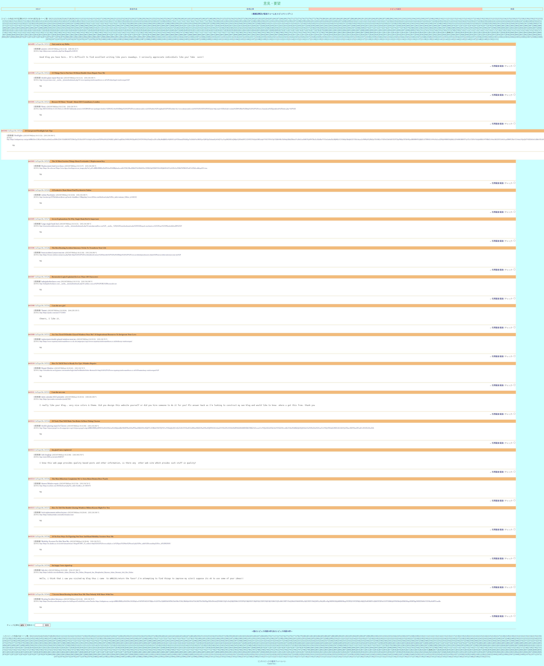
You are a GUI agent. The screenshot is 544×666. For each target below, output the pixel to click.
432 (281, 26)
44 (197, 19)
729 (9, 32)
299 (217, 23)
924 (353, 35)
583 (426, 28)
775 (217, 32)
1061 (496, 37)
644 (163, 30)
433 (285, 26)
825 (444, 32)
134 (9, 21)
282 (140, 23)
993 (126, 37)
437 (303, 26)
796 (312, 32)
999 (153, 37)
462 (417, 26)
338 (394, 23)
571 (371, 28)
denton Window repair (50, 483)
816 (403, 32)
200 (308, 21)
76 (310, 19)
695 (394, 30)
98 (388, 19)
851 (22, 35)
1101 (220, 39)
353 (462, 23)
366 (521, 23)
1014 (236, 37)
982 (76, 37)
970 (22, 37)
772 (204, 32)
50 (218, 19)
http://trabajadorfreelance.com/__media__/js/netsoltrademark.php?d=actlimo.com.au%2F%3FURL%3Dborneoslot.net (78, 284)
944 (444, 35)
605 (525, 28)
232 (453, 21)
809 (371, 32)
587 (444, 28)
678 (317, 30)
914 (308, 35)
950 (471, 35)
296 (204, 23)
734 (31, 32)
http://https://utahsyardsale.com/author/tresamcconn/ (57, 514)
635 (122, 30)
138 (27, 21)
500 (49, 28)
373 (13, 26)
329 (353, 23)
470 (453, 26)
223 (412, 21)
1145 (463, 39)
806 (358, 32)
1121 (330, 39)
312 (276, 23)
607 (535, 28)
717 (494, 30)
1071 (54, 39)
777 (226, 32)
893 (213, 35)
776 (222, 32)
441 (321, 26)
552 (285, 28)
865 (86, 35)
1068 (534, 37)
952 (480, 35)
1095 (186, 39)
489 (539, 26)
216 (380, 21)
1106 (247, 39)
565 (344, 28)
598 (494, 28)
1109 (264, 39)
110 (440, 19)
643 (158, 30)
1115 (297, 39)
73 (299, 19)
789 (281, 32)
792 (294, 32)
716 (489, 30)
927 (367, 35)
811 (380, 32)
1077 (87, 39)
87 (349, 19)
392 (99, 26)
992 (121, 37)
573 (380, 28)
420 (226, 26)
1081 (109, 39)
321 (317, 23)
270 (86, 23)
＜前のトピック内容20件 (261, 631)
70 (289, 19)
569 (362, 28)
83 (335, 19)
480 (498, 26)
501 (54, 28)
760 (149, 32)
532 (195, 28)
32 (154, 19)
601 (507, 28)
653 (204, 30)
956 (498, 35)
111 (445, 19)
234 (462, 21)
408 (172, 26)
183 (231, 21)
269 (81, 23)
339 (399, 23)
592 (467, 28)
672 (290, 30)
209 (349, 21)
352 (457, 23)
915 (312, 35)
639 (140, 30)
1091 (164, 39)
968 (12, 37)
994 (130, 37)
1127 (363, 39)
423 (240, 26)
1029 (319, 37)
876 (136, 35)
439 (312, 26)
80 (324, 19)
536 (213, 28)
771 (199, 32)
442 (326, 26)
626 (81, 30)
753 (117, 32)
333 (371, 23)
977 (53, 37)
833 (480, 32)
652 (199, 30)
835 (489, 32)
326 (340, 23)
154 (99, 21)
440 (317, 26)
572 (376, 28)
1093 (175, 39)
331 (362, 23)
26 (133, 19)
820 (421, 32)
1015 (241, 37)
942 (435, 35)
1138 (424, 39)
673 (294, 30)
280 (131, 23)
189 (258, 21)
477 (485, 26)
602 (512, 28)
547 (263, 28)
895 (222, 35)
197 (294, 21)
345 (426, 23)
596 (485, 28)
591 (462, 28)
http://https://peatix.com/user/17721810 (52, 312)
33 (158, 19)
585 (435, 28)
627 (86, 30)
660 (235, 30)
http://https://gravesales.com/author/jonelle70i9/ (55, 399)
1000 (159, 37)
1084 (126, 39)
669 (276, 30)
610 (9, 30)
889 (195, 35)
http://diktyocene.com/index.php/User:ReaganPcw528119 (58, 51)
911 (294, 35)
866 (90, 35)
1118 (313, 39)
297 (208, 23)
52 (225, 19)
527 (172, 28)
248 (525, 21)
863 (77, 35)
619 (49, 30)
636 (127, 30)
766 (176, 32)
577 (399, 28)
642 (154, 30)
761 (154, 32)
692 (380, 30)
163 (140, 21)
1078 (92, 39)
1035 (352, 37)
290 (176, 23)
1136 (413, 39)
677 (312, 30)
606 (530, 28)
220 (399, 21)
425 (249, 26)
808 (367, 32)
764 (167, 32)
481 (503, 26)
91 (363, 19)
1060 (490, 37)
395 (113, 26)
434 (290, 26)
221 (403, 21)
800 (331, 32)
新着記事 (250, 9)
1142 (446, 39)
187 (249, 21)
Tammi (44, 310)
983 (80, 37)
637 (131, 30)
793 (299, 32)
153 (95, 21)
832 (476, 32)
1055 (462, 37)
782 (249, 32)
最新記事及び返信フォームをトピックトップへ (272, 14)
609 (4, 30)
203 (321, 21)
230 (444, 21)
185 (240, 21)
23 (122, 19)
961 (521, 35)
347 (435, 23)
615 (31, 30)
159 (122, 21)
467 (439, 26)
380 (45, 26)
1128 (369, 39)
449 (358, 26)
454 (380, 26)
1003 (175, 37)
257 (27, 23)
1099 (209, 39)
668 (272, 30)
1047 (418, 37)
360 (494, 23)
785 (263, 32)
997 (144, 37)
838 (503, 32)
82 (331, 19)
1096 (192, 39)
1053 (451, 37)
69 (285, 19)
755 (127, 32)
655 (213, 30)
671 (285, 30)
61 (257, 19)
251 (539, 21)
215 (376, 21)
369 (535, 23)
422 (235, 26)
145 (59, 21)
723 (521, 30)
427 (258, 26)
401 (140, 26)
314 (285, 23)
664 (253, 30)
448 (353, 26)
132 (540, 19)
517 (127, 28)
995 (135, 37)
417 (213, 26)
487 (530, 26)
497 (36, 28)
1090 (159, 39)
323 (326, 23)
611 (13, 30)
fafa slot (45, 570)
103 (409, 19)
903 (258, 35)
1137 (418, 39)
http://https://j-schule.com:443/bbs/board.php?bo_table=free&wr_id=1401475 (65, 486)
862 (72, 35)
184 (235, 21)
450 (362, 26)
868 (99, 35)
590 (457, 28)
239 (485, 21)
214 (371, 21)
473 (467, 26)
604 (521, 28)
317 (299, 23)
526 (167, 28)
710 (462, 30)
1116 (302, 39)
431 (276, 26)
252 (4, 23)
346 (430, 23)
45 (200, 19)
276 (113, 23)
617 (40, 30)
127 (517, 19)
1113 (286, 39)
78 (317, 19)
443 (331, 26)
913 (303, 35)
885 (176, 35)
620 (54, 30)
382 (54, 26)
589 (453, 28)
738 (49, 32)
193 (276, 21)
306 (249, 23)
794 (303, 32)
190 (263, 21)
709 (457, 30)
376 (27, 26)
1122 (336, 39)
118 (477, 19)
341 (408, 23)
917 (321, 35)
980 (67, 37)
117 (472, 19)
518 (131, 28)
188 (253, 21)
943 (439, 35)
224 (417, 21)
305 (244, 23)
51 (221, 19)
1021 (275, 37)
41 (186, 19)
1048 (424, 37)
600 (503, 28)
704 (435, 30)
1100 (214, 39)
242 (498, 21)
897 (231, 35)
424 (244, 26)
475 (476, 26)
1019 (263, 37)
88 (352, 19)
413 (195, 26)
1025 (297, 37)
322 (321, 23)
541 (235, 28)
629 (95, 30)
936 (408, 35)
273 (99, 23)
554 (294, 28)
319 (308, 23)
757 (136, 32)
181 (222, 21)
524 (158, 28)
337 (389, 23)
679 (321, 30)
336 (385, 23)
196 (290, 21)
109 (436, 19)
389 (86, 26)
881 (158, 35)
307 (253, 23)
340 (403, 23)
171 (176, 21)
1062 (501, 37)
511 (99, 28)
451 (367, 26)
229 (439, 21)
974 (40, 37)
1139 (430, 39)
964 (535, 35)
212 (362, 21)
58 (246, 19)
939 (421, 35)
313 (281, 23)
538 (222, 28)
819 (417, 32)
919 (331, 35)
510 (95, 28)
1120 (325, 39)
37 (172, 19)
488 (535, 26)
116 (468, 19)
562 (331, 28)
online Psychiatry (48, 195)
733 (27, 32)
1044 (402, 37)
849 (13, 35)
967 (8, 37)
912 (299, 35)
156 (108, 21)
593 (471, 28)
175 (195, 21)
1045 (407, 37)
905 (267, 35)
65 (271, 19)
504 (68, 28)
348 (439, 23)
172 (181, 21)
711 (467, 30)
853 (31, 35)
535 (208, 28)
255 (18, 23)
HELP (38, 9)
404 (154, 26)
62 (260, 19)
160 (127, 21)
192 (272, 21)
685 (349, 30)
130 (531, 19)
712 (471, 30)
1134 (402, 39)
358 (485, 23)
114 (458, 19)
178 (208, 21)
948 (462, 35)
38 (175, 19)
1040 (380, 37)
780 (240, 32)
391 (95, 26)
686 (353, 30)
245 (512, 21)
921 (340, 35)
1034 (346, 37)
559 (317, 28)
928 (371, 35)
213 (367, 21)
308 (258, 23)
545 (253, 28)
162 (136, 21)
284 (149, 23)
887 (185, 35)
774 (213, 32)
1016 (247, 37)
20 (112, 19)
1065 (518, 37)
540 (231, 28)
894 (217, 35)
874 (127, 35)
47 (207, 19)
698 (408, 30)
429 (267, 26)
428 (263, 26)
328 (349, 23)
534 (204, 28)
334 (376, 23)
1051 (440, 37)
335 (380, 23)
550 (276, 28)
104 (413, 19)
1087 (142, 39)
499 (45, 28)
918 (326, 35)
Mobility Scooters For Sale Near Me (55, 541)
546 (258, 28)
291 (181, 23)
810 (376, 32)
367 (525, 23)
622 (63, 30)
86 (345, 19)
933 (394, 35)
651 (195, 30)
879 (149, 35)
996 (139, 37)
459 (403, 26)
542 (240, 28)
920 (335, 35)
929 (376, 35)
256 (22, 23)
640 (145, 30)
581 (417, 28)
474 (471, 26)
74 (303, 19)
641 (149, 30)
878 (145, 35)
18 (105, 19)
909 (285, 35)
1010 (214, 37)
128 (522, 19)
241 (494, 21)
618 (45, 30)
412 (190, 26)
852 (27, 35)
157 (113, 21)
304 (240, 23)
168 (163, 21)
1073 (65, 39)
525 (163, 28)
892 (208, 35)
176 (199, 21)
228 (435, 21)
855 (40, 35)
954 (489, 35)
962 (525, 35)
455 (385, 26)
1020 (269, 37)
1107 (253, 39)
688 (362, 30)
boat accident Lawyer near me (53, 252)
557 (308, 28)
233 (457, 21)
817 (408, 32)
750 (104, 32)
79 (321, 19)
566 (349, 28)
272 (95, 23)
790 (285, 32)
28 (140, 19)
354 (467, 23)
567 (353, 28)
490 (4, 28)
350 (448, 23)
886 (181, 35)
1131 (385, 39)
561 (326, 28)
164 (145, 21)
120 (486, 19)
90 (360, 19)
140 (36, 21)
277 (117, 23)
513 (108, 28)
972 (31, 37)
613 (22, 30)
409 (176, 26)
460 (408, 26)
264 (59, 23)
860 (63, 35)
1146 (468, 39)
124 (504, 19)
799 (326, 32)
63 (264, 19)
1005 (186, 37)
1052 (446, 37)
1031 (330, 37)
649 (185, 30)
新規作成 (133, 9)
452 (371, 26)
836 (494, 32)
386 (72, 26)
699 (412, 30)
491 (9, 28)
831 (471, 32)
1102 (225, 39)
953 (485, 35)
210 (353, 21)
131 (536, 19)
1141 (441, 39)
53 (229, 19)
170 (172, 21)
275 (108, 23)
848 (9, 35)
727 (539, 30)
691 (376, 30)
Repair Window (47, 368)
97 (384, 19)
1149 (485, 39)
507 (81, 28)
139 (31, 21)
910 (290, 35)
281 (136, 23)
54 (232, 19)
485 (521, 26)
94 (374, 19)
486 (525, 26)
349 (444, 23)
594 (476, 28)
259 (36, 23)
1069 (540, 37)
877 (140, 35)
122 (495, 19)
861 (68, 35)
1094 (181, 39)
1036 (357, 37)
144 (54, 21)
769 (190, 32)
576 (394, 28)
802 (340, 32)
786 (267, 32)
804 (349, 32)
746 (86, 32)
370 (539, 23)
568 (358, 28)
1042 (391, 37)
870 (108, 35)
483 (512, 26)
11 (80, 19)
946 (453, 35)
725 (530, 30)
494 (22, 28)
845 (535, 32)
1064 (512, 37)
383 (59, 26)
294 (195, 23)
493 (18, 28)
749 (99, 32)
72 (296, 19)
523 (154, 28)
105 (418, 19)
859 (59, 35)
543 (244, 28)
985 (90, 37)
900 (244, 35)
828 (457, 32)
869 (104, 35)
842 (521, 32)
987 (99, 37)
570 (367, 28)
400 (136, 26)
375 (22, 26)
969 (17, 37)
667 (267, 30)
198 (299, 21)
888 (190, 35)
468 (444, 26)
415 (204, 26)
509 (90, 28)
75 (306, 19)
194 (281, 21)
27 (136, 19)
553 (290, 28)
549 (272, 28)
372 (9, 26)
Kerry (44, 106)
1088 (148, 39)
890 (199, 35)
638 (136, 30)
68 (282, 19)
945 (448, 35)
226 (426, 21)
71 (292, 19)
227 (430, 21)
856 (45, 35)
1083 (120, 39)
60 (253, 19)
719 (503, 30)
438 (308, 26)
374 (18, 26)
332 (367, 23)
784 (258, 32)
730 (13, 32)
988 (103, 37)
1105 (242, 39)
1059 (484, 37)
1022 (280, 37)
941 (430, 35)
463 (421, 26)
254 (13, 23)
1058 (479, 37)
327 (344, 23)
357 (480, 23)
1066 (523, 37)
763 (163, 32)
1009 (208, 37)
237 (476, 21)
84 (338, 19)
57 (243, 19)
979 (62, 37)
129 (526, 19)
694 (389, 30)
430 (272, 26)
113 (454, 19)
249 (530, 21)
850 (18, 35)
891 (204, 35)
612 (18, 30)
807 (362, 32)
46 (204, 19)
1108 (258, 39)
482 (507, 26)
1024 (291, 37)
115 (463, 19)
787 (272, 32)
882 (163, 35)
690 (371, 30)
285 (154, 23)
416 (208, 26)
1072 (59, 39)
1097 (197, 39)
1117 (308, 39)
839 (507, 32)
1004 (181, 37)
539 (226, 28)
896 (226, 35)
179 (213, 21)
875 (131, 35)
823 (435, 32)
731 (18, 32)
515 (117, 28)
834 (485, 32)
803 (344, 32)
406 (163, 26)
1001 (164, 37)
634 (117, 30)
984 (85, 37)
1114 (291, 39)
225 (421, 21)
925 (358, 35)
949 (467, 35)
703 (430, 30)
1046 (413, 37)
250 (535, 21)
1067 (529, 37)
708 (453, 30)
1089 (153, 39)
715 (485, 30)
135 (13, 21)
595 (480, 28)
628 (90, 30)
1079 (98, 39)
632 (108, 30)
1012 (225, 37)
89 (356, 19)
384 (63, 26)
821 (426, 32)
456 (389, 26)
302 (231, 23)
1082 (115, 39)
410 (181, 26)
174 (190, 21)
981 (71, 37)
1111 (275, 39)
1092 (170, 39)
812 (385, 32)
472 (462, 26)
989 (108, 37)
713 (476, 30)
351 (453, 23)
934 (399, 35)
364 (512, 23)
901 (249, 35)
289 (172, 23)
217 (385, 21)
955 (494, 35)
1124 (347, 39)
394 (108, 26)
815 (399, 32)
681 (331, 30)
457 (394, 26)
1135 (407, 39)
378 (36, 26)
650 (190, 30)
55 (236, 19)
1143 (452, 39)
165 (149, 21)
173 (185, 21)
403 (149, 26)
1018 (258, 37)
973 (35, 37)
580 (412, 28)
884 (172, 35)
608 (539, 28)
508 (86, 28)
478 (489, 26)
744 (77, 32)
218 (389, 21)
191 (267, 21)
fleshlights (18, 135)
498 (40, 28)
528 (176, 28)
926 (362, 35)
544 (249, 28)
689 (367, 30)
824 (439, 32)
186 (244, 21)
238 (480, 21)
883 (167, 35)
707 (448, 30)
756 (131, 32)
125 (508, 19)
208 (344, 21)
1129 (374, 39)
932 (389, 35)
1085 (131, 39)
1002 (170, 37)
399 (131, 26)
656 (217, 30)
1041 (385, 37)
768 (185, 32)
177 (204, 21)
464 (426, 26)
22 (119, 19)
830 (467, 32)
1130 (380, 39)
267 (72, 23)
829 (462, 32)
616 (36, 30)
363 (507, 23)
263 (54, 23)
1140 (435, 39)
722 (516, 30)
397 (122, 26)
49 (214, 19)
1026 (302, 37)
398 (127, 26)
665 (258, 30)
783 (253, 32)
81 (328, 19)
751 (108, 32)
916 (317, 35)
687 (358, 30)
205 (331, 21)
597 (489, 28)
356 (476, 23)
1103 (231, 39)
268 (77, 23)
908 (281, 35)
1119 (319, 39)
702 (426, 30)
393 (104, 26)
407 (167, 26)
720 (507, 30)
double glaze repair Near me (52, 78)
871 (113, 35)
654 (208, 30)
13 (87, 19)
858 (54, 35)
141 (40, 21)
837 (498, 32)
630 (99, 30)
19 (108, 19)
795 (308, 32)
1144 (457, 39)
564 (340, 28)
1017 (252, 37)
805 (353, 32)
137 (22, 21)
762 (158, 32)
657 (222, 30)
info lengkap (46, 455)
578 (403, 28)
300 (222, 23)
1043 (396, 37)
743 (72, 32)
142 (45, 21)
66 (275, 19)
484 (516, 26)
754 (122, 32)
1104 (236, 39)
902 (253, 35)
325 (335, 23)
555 (299, 28)
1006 (192, 37)
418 (217, 26)
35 (165, 19)
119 (481, 19)
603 (516, 28)
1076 (81, 39)
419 (222, 26)
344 (421, 23)
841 (516, 32)
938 (417, 35)
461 (412, 26)
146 (63, 21)
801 (335, 32)
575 (389, 28)
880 (154, 35)
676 (308, 30)
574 (385, 28)
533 (199, 28)
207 (340, 21)
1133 (396, 39)
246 (516, 21)
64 (267, 19)
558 (312, 28)
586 (439, 28)
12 (83, 19)
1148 (479, 39)
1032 (335, 37)
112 (449, 19)
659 (231, 30)
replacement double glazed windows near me (59, 339)
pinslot (44, 49)
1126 (358, 39)
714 (480, 30)
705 (439, 30)
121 (490, 19)
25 (129, 19)
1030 (324, 37)
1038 (368, 37)
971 (26, 37)
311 (272, 23)
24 (126, 19)
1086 (137, 39)
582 (421, 28)
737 (45, 32)
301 (226, 23)
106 (422, 19)
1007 (197, 37)
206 (335, 21)
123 (499, 19)
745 (81, 32)
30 (147, 19)
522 (149, 28)
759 (145, 32)
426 (253, 26)
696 (399, 30)
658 (226, 30)
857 (49, 35)
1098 (203, 39)
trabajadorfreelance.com (51, 281)
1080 (104, 39)
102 (404, 19)
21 (115, 19)
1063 (507, 37)
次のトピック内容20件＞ (282, 631)
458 (399, 26)
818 (412, 32)
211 (358, 21)
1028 (313, 37)
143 (49, 21)
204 (326, 21)
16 (97, 19)
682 (335, 30)
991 (117, 37)
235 (467, 21)
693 (385, 30)
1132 (391, 39)
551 (281, 28)
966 (3, 37)
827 (453, 32)
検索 (512, 9)
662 (244, 30)
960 (516, 35)
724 (525, 30)
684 (344, 30)
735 (36, 32)
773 (208, 32)
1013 (230, 37)
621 (59, 30)
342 (412, 23)
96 (381, 19)
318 (303, 23)
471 (457, 26)
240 (489, 21)
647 (176, 30)
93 (370, 19)
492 (13, 28)
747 (90, 32)
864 (81, 35)
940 (426, 35)
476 (480, 26)
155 (104, 21)
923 (349, 35)
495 (27, 28)
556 (303, 28)
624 (72, 30)
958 (507, 35)
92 (367, 19)
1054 (457, 37)
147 (68, 21)
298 (213, 23)
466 (435, 26)
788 (276, 32)
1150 (490, 39)
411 (185, 26)
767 (181, 32)
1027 (308, 37)
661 (240, 30)
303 (235, 23)
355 (471, 23)
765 (172, 32)
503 (63, 28)
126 (513, 19)
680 (326, 30)
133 (4, 21)
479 (494, 26)
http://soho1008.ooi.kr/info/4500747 (52, 457)
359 (489, 23)
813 (389, 32)
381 (49, 26)
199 (303, 21)
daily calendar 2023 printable (53, 397)
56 (239, 19)
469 (448, 26)
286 (158, 23)
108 (431, 19)
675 (303, 30)
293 (190, 23)
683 (340, 30)
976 (49, 37)
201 (312, 21)
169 (167, 21)
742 (68, 32)
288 (167, 23)
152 (90, 21)
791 (290, 32)
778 (231, 32)
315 (290, 23)
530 (185, 28)
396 (117, 26)
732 (22, 32)
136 (18, 21)
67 (278, 19)
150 (81, 21)
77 (313, 19)
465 (430, 26)
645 (167, 30)
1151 (496, 39)
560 (321, 28)
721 (512, 30)
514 (113, 28)
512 (104, 28)
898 (235, 35)
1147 (474, 39)
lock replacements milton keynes (54, 512)
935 (403, 35)
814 (394, 32)
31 (151, 19)
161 (131, 21)
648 (181, 30)
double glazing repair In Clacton (54, 426)
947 (457, 35)
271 (90, 23)
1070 (48, 39)
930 (380, 35)
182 (226, 21)
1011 (219, 37)
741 (63, 32)
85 (342, 19)
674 (299, 30)
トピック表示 (395, 9)
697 (403, 30)
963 (530, 35)
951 (476, 35)
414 (199, 26)
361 (498, 23)
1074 (70, 39)
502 (59, 28)
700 (417, 30)
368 (530, 23)
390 (90, 26)
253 (9, 23)
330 (358, 23)
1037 (363, 37)
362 (503, 23)
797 (317, 32)
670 (281, 30)
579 (408, 28)
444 (335, 26)
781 (244, 32)
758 (140, 32)
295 (199, 23)
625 (77, 30)
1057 (473, 37)
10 (76, 19)
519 (136, 28)
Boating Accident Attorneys (52, 599)
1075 (76, 39)
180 (217, 21)
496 (31, 28)
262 (49, 23)
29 (143, 19)
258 (31, 23)
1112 (280, 39)
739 (54, 32)
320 (312, 23)
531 (190, 28)
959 (512, 35)
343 (417, 23)
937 (412, 35)
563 (335, 28)
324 (331, 23)
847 (4, 35)
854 (36, 35)
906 (272, 35)
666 (263, 30)
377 (31, 26)
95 (377, 19)
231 (448, 21)
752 (113, 32)
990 (112, 37)
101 (400, 19)
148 (72, 21)
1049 (429, 37)
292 (185, 23)
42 (190, 19)
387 (77, 26)
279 (127, 23)
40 (182, 19)
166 (154, 21)
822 (430, 32)
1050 (435, 37)
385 (68, 26)
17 (101, 19)
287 (163, 23)
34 (161, 19)
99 (391, 19)
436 (299, 26)
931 (385, 35)
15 (94, 19)
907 (276, 35)
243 (503, 21)
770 (195, 32)
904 (263, 35)
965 (539, 35)
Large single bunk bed (50, 224)
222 (408, 21)
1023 (286, 37)
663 (249, 30)
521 (145, 28)
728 (4, 32)
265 (63, 23)
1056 (468, 37)
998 (148, 37)
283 (145, 23)
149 (77, 21)
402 (145, 26)
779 (235, 32)
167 (158, 21)
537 (217, 28)
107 (427, 19)
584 (430, 28)
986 (94, 37)
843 (525, 32)
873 (122, 35)
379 (40, 26)
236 (471, 21)
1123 (341, 39)
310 (267, 23)
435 (294, 26)
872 (117, 35)
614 (27, 30)
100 (395, 19)
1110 (269, 39)
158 (117, 21)
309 (263, 23)
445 (340, 26)
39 (179, 19)
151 (86, 21)
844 (530, 32)
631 (104, 30)
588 (448, 28)
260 (40, 23)
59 (250, 19)
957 (503, 35)
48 (211, 19)
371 (4, 26)
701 (421, 30)
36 (168, 19)
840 (512, 32)
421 (231, 26)
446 (344, 26)
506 (77, 28)
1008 (203, 37)
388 (81, 26)
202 (317, 21)
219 (394, 21)
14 (90, 19)
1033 (341, 37)
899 (240, 35)
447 (349, 26)
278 (122, 23)
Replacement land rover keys (53, 166)
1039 (374, 37)
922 (344, 35)
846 (539, 32)
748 (95, 32)
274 (104, 23)
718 (498, 30)
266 (68, 23)
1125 (352, 39)
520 (140, 28)
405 (158, 26)
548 (267, 28)
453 (376, 26)
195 (285, 21)
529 (181, 28)
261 (45, 23)
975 (44, 37)
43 (193, 19)
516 (122, 28)
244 (507, 21)
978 (58, 37)
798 (321, 32)
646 (172, 30)
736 (40, 32)
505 (72, 28)
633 (113, 30)
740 (59, 32)
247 (521, 21)
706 (444, 30)
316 (294, 23)
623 (68, 30)
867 (95, 35)
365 (516, 23)
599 (498, 28)
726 (535, 30)
